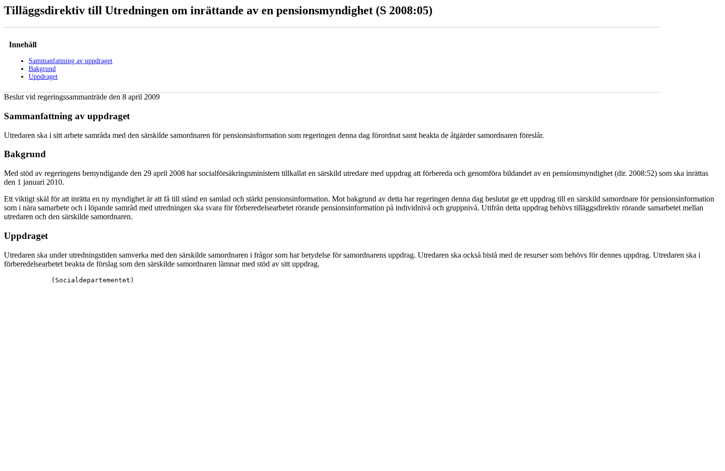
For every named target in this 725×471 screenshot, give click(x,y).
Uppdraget (43, 76)
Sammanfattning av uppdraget (70, 61)
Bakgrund (42, 68)
